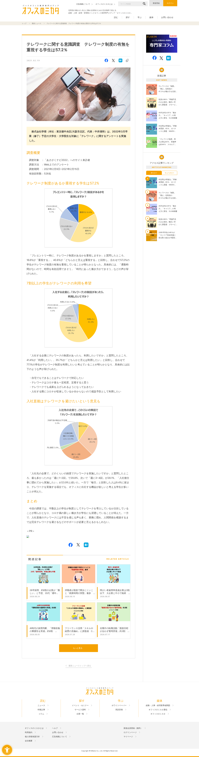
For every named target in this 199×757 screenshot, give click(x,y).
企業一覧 (80, 714)
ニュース (41, 705)
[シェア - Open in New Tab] (106, 60)
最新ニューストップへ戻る (80, 666)
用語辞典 (119, 710)
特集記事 (41, 710)
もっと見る (77, 648)
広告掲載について (59, 737)
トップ (24, 23)
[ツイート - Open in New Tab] (113, 60)
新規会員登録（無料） (133, 728)
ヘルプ (55, 728)
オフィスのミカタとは (34, 728)
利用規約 (28, 732)
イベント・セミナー (80, 705)
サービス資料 (80, 710)
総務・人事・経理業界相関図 (158, 705)
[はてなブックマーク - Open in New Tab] (120, 60)
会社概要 (28, 741)
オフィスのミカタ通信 (158, 710)
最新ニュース (36, 23)
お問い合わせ (167, 17)
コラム (41, 714)
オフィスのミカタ (157, 714)
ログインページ (130, 732)
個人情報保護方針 (32, 737)
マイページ (128, 737)
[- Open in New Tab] (161, 44)
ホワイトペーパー (119, 705)
